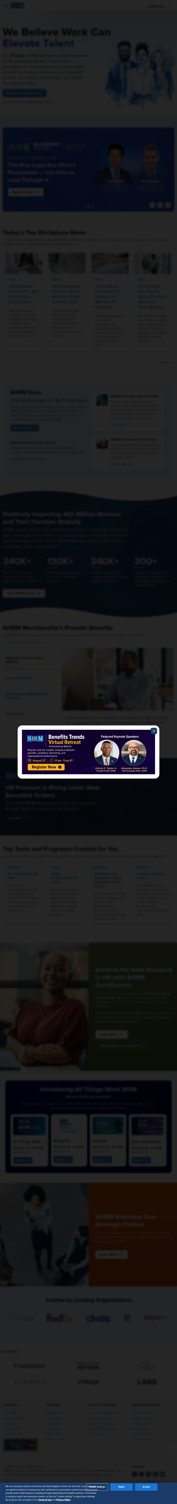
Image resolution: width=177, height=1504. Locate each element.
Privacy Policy (63, 1499)
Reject (121, 1487)
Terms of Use (45, 1499)
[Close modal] (154, 731)
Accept (146, 1487)
